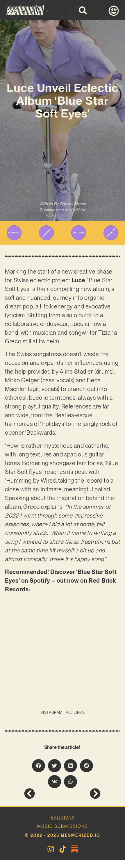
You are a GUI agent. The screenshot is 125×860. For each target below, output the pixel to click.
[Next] (82, 793)
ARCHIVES (63, 818)
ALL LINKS (75, 712)
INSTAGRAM (51, 712)
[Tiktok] (62, 849)
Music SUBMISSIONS (62, 826)
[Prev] (43, 793)
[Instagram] (50, 849)
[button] (38, 765)
